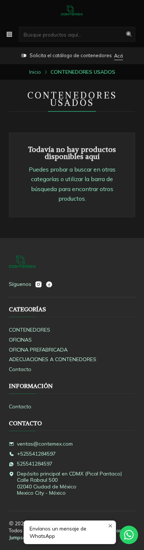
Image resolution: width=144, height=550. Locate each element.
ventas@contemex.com (45, 443)
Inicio (35, 72)
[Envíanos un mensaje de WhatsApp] (129, 535)
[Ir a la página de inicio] (72, 13)
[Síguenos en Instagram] (38, 284)
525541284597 (34, 463)
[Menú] (9, 34)
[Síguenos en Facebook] (49, 284)
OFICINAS (20, 339)
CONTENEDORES (29, 329)
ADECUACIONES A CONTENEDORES (52, 359)
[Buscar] (129, 34)
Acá (118, 56)
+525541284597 (36, 453)
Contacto (20, 369)
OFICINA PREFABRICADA (38, 349)
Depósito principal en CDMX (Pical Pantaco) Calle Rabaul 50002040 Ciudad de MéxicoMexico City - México (69, 483)
